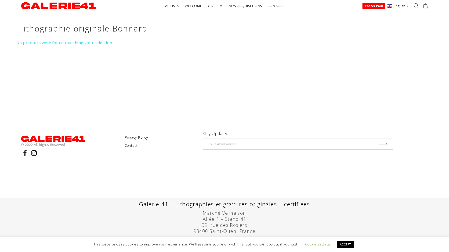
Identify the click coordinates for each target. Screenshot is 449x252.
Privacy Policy (136, 137)
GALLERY (215, 5)
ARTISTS (172, 5)
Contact (131, 145)
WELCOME (193, 5)
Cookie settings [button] (318, 244)
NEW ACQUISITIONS (245, 5)
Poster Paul (374, 6)
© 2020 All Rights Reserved (43, 144)
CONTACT (276, 5)
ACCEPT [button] (345, 244)
